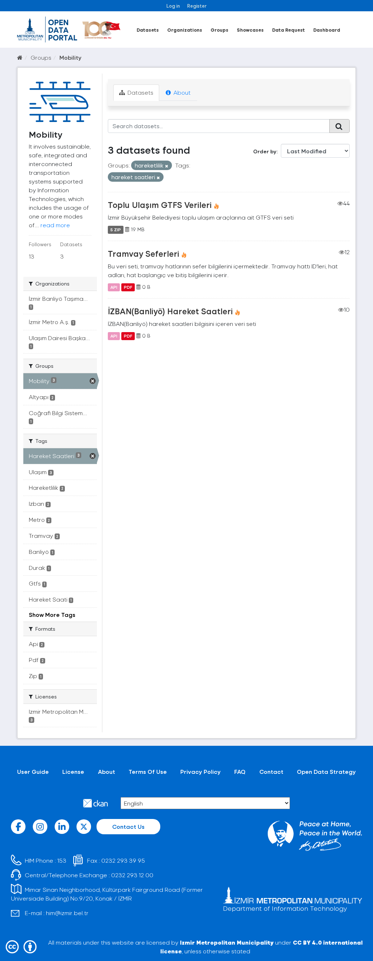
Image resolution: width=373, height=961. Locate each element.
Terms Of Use (148, 771)
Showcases (250, 30)
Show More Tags (52, 614)
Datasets (148, 30)
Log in (173, 6)
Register (197, 6)
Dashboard (326, 30)
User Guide (33, 771)
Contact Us (128, 826)
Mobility (70, 57)
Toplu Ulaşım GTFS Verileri (160, 204)
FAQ (240, 771)
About (181, 92)
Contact (271, 771)
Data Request (288, 30)
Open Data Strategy (326, 771)
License (73, 771)
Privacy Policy (200, 771)
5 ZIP (115, 229)
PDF (128, 287)
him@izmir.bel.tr (67, 913)
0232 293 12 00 (132, 875)
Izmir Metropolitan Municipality (227, 942)
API (113, 287)
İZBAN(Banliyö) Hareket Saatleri (170, 311)
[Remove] (166, 166)
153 (61, 860)
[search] (339, 126)
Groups (219, 30)
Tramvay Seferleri (143, 253)
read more (55, 225)
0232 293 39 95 (123, 860)
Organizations (184, 30)
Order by (264, 151)
